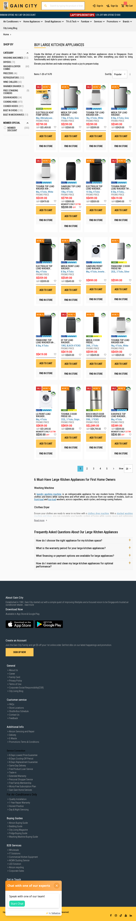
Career (12, 673)
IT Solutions (14, 853)
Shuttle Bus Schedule (19, 711)
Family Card (14, 677)
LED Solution (15, 864)
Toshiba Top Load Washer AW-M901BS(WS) (45, 187)
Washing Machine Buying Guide (23, 836)
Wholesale (14, 850)
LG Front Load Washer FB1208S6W (43, 415)
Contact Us (14, 714)
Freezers (10, 73)
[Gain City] (20, 6)
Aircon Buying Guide (18, 823)
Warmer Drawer (13, 86)
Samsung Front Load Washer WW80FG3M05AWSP (95, 267)
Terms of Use (15, 684)
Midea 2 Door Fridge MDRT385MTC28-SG (95, 341)
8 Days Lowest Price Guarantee (23, 755)
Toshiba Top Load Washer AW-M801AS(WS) (95, 113)
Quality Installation (18, 799)
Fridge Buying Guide (18, 833)
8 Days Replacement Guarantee (23, 762)
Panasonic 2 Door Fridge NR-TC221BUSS (120, 267)
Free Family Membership (20, 783)
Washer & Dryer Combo (16, 67)
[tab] (68, 24)
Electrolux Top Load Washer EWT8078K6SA (44, 267)
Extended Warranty (17, 776)
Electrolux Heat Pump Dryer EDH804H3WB (45, 113)
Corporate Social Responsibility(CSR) (26, 687)
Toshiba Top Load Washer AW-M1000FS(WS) (120, 341)
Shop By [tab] (8, 44)
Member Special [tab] (11, 122)
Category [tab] (8, 52)
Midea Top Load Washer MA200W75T (69, 113)
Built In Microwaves (15, 114)
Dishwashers (12, 97)
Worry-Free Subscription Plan (22, 786)
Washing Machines (15, 57)
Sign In (100, 5)
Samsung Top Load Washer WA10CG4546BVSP (71, 187)
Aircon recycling (16, 867)
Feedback (13, 718)
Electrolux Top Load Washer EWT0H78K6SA (94, 187)
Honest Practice (16, 806)
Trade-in (12, 772)
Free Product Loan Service (21, 769)
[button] (55, 127)
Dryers (9, 62)
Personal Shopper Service (21, 779)
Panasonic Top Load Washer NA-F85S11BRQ (45, 341)
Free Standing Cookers (16, 92)
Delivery (12, 735)
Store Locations (16, 707)
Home (6, 34)
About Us (13, 670)
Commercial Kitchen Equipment (23, 857)
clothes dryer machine (98, 513)
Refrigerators (13, 77)
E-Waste (13, 738)
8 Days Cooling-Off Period (21, 758)
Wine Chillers (12, 82)
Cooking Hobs (13, 101)
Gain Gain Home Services (20, 790)
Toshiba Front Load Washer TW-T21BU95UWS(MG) (120, 187)
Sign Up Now (19, 652)
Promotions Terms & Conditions (24, 742)
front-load (39, 499)
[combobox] (63, 6)
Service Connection (16, 750)
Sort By (108, 74)
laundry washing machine (49, 494)
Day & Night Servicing (19, 809)
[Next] (113, 469)
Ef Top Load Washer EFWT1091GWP (68, 341)
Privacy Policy (15, 680)
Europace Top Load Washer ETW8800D (118, 415)
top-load (52, 499)
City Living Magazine (18, 829)
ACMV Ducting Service (19, 860)
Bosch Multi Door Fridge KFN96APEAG (96, 415)
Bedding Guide (15, 826)
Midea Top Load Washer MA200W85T (119, 113)
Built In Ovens (13, 110)
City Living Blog (16, 691)
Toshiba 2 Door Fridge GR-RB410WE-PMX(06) (70, 415)
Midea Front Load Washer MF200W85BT (70, 267)
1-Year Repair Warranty (19, 802)
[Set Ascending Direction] (130, 74)
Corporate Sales (16, 871)
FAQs (11, 704)
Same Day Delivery (17, 765)
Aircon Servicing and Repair (21, 731)
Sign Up (114, 5)
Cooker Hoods (13, 106)
